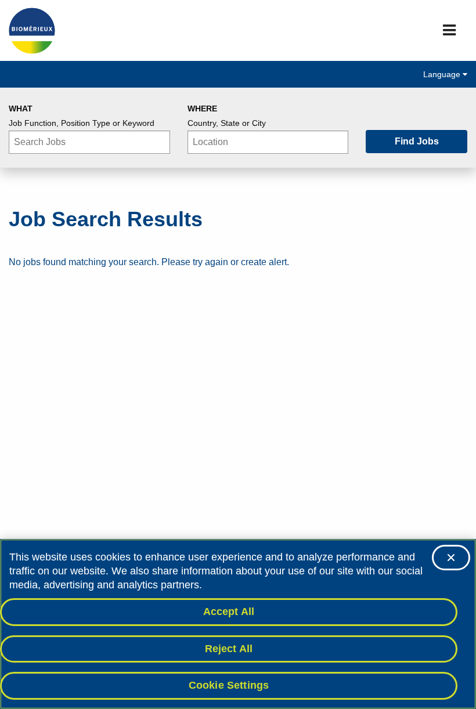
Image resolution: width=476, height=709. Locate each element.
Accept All (229, 611)
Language (443, 74)
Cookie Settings (229, 685)
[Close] (451, 557)
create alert (264, 262)
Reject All (229, 648)
